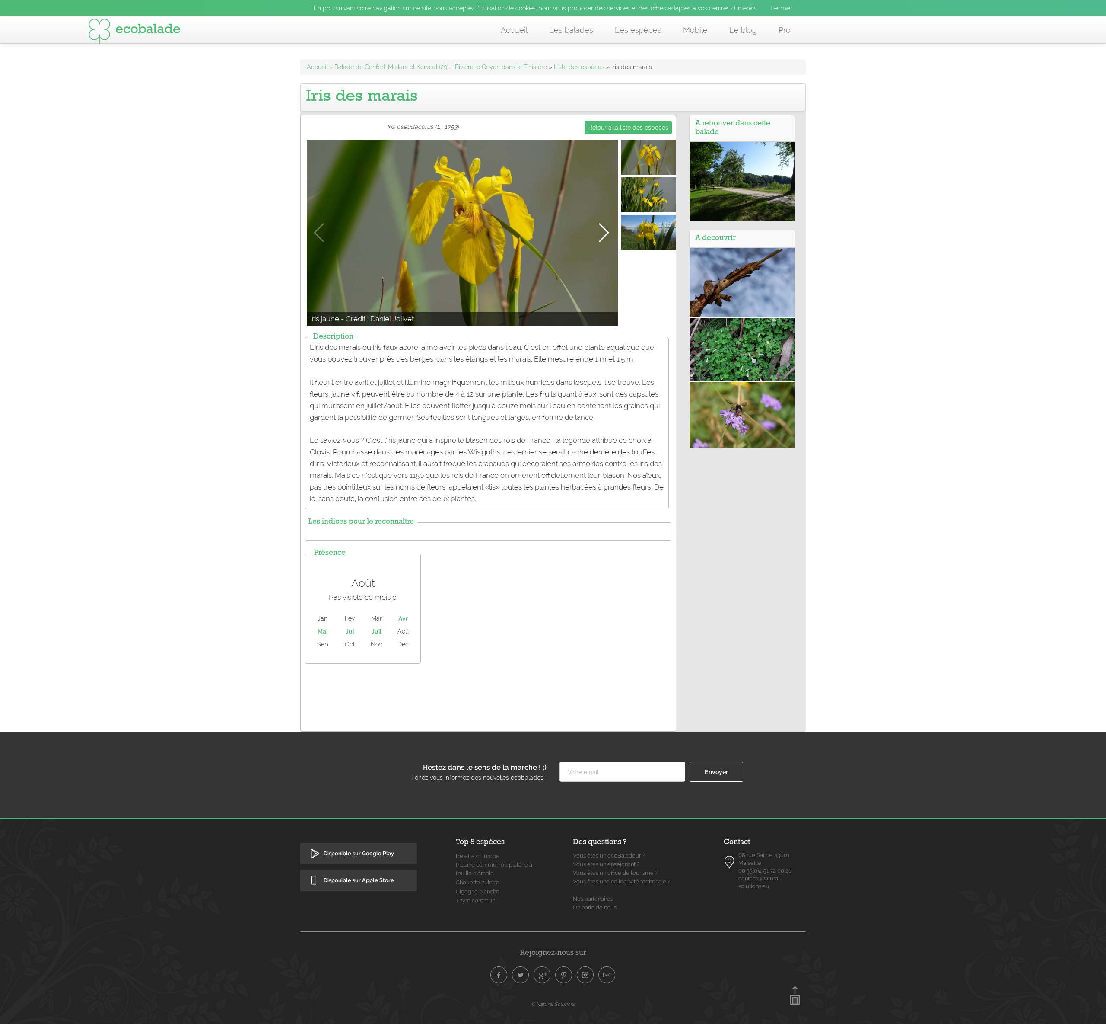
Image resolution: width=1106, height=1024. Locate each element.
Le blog (743, 30)
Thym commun (475, 900)
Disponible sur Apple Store (359, 880)
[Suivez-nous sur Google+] (542, 975)
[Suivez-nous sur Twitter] (520, 975)
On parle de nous (595, 907)
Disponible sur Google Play (359, 853)
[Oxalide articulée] (742, 349)
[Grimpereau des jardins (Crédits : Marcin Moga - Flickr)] (742, 281)
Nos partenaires (593, 899)
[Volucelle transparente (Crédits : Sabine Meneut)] (742, 413)
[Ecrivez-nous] (607, 975)
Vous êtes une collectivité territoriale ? (621, 881)
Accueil (514, 30)
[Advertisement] (488, 695)
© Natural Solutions (553, 1004)
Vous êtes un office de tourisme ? (615, 873)
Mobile (695, 30)
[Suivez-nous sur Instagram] (585, 975)
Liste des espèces (579, 67)
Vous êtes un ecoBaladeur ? (609, 855)
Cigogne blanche (477, 891)
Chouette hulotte (477, 882)
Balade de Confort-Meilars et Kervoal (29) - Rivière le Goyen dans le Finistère (440, 67)
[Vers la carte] (730, 862)
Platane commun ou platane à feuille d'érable (494, 869)
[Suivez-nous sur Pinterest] (563, 975)
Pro (785, 30)
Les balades (571, 30)
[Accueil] (134, 32)
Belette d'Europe (477, 856)
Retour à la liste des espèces (628, 127)
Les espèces (638, 30)
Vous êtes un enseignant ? (606, 864)
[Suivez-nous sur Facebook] (499, 975)
